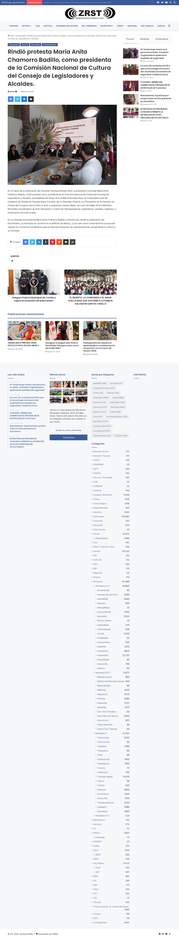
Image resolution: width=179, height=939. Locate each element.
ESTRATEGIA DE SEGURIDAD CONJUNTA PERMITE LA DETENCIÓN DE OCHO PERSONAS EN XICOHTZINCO (155, 113)
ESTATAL (26, 26)
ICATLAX (97, 560)
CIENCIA (161, 26)
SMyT (96, 889)
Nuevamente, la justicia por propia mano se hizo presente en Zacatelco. (156, 98)
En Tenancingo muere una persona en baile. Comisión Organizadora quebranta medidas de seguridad (155, 54)
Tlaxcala (97, 902)
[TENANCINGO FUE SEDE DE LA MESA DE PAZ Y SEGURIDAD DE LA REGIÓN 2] (56, 400)
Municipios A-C (102, 586)
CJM (95, 482)
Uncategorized (101, 431)
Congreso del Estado (103, 388)
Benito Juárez (104, 620)
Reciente (144, 39)
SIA (94, 880)
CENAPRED (98, 464)
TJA (95, 898)
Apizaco (101, 603)
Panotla (101, 698)
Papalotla (102, 703)
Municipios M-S (102, 672)
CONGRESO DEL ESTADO (67, 26)
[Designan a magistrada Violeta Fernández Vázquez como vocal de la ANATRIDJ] (62, 330)
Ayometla (116, 383)
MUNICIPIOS (106, 26)
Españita (101, 646)
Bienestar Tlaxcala (101, 456)
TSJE (37, 26)
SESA (98, 854)
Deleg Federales (100, 508)
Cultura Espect (100, 503)
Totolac (101, 785)
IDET (95, 564)
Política (115, 412)
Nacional (97, 824)
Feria (95, 542)
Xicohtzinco (103, 794)
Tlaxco (100, 781)
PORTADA (14, 26)
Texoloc (101, 768)
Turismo (96, 914)
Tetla (99, 755)
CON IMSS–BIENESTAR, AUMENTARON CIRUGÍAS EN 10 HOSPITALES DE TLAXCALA (155, 85)
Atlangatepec (103, 607)
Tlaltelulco (102, 772)
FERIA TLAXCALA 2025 (104, 547)
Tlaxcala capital (102, 426)
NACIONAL (132, 26)
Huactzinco (103, 651)
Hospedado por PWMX (48, 934)
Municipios (35, 44)
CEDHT (120, 26)
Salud (97, 417)
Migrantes (97, 573)
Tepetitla (101, 746)
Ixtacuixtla (102, 664)
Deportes (113, 393)
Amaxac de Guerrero (107, 594)
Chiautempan (104, 629)
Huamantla (100, 407)
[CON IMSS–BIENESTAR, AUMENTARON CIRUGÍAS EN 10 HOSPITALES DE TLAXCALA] (130, 86)
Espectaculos (99, 529)
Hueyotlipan (103, 659)
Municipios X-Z (102, 815)
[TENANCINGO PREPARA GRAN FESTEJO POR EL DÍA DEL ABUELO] (24, 330)
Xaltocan (101, 789)
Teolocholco (103, 742)
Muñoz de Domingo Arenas (110, 681)
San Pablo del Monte (116, 417)
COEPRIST (98, 486)
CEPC (95, 469)
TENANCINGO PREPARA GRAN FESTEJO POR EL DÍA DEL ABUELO (23, 344)
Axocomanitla (104, 612)
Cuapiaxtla (102, 638)
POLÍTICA (48, 26)
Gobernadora (117, 402)
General (25, 44)
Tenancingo (103, 737)
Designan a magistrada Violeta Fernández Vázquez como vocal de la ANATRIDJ (61, 345)
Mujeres (96, 577)
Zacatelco (121, 436)
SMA (95, 885)
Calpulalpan (103, 625)
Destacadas (21, 36)
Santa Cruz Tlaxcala (107, 729)
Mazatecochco (104, 677)
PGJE (98, 867)
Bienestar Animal (100, 451)
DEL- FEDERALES (89, 26)
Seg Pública (100, 421)
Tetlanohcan (103, 759)
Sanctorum (102, 720)
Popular (130, 39)
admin (12, 91)
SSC (97, 872)
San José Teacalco (106, 711)
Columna (97, 490)
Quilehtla (101, 707)
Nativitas (101, 690)
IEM (95, 568)
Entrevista (100, 837)
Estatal (118, 398)
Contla (98, 393)
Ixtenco (101, 668)
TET (95, 893)
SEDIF (96, 859)
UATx (95, 918)
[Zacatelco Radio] (89, 13)
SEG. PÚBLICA (147, 26)
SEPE (95, 876)
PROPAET (97, 841)
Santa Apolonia (104, 724)
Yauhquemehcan (49, 44)
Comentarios (161, 39)
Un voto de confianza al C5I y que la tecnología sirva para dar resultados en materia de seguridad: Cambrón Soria (156, 70)
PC (94, 828)
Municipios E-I (99, 820)
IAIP (95, 555)
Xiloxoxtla (102, 798)
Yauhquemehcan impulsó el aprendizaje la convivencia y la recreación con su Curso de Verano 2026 (87, 2)
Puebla (96, 846)
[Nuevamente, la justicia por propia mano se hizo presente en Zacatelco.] (130, 99)
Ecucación (98, 521)
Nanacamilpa (103, 685)
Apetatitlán (99, 383)
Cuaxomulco (103, 642)
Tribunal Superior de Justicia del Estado (111, 906)
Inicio (11, 36)
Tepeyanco (102, 750)
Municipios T (101, 733)
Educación (98, 525)
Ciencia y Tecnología (102, 477)
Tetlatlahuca (103, 763)
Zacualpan (102, 811)
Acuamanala (103, 590)
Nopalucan (99, 412)
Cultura (96, 499)
